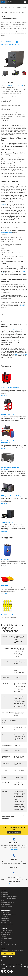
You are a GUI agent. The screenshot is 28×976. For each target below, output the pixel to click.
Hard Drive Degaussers (6, 894)
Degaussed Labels (7, 615)
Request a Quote (14, 877)
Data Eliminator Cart (8, 414)
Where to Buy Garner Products (7, 902)
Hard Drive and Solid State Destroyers (9, 896)
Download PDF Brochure (8, 42)
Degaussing (4, 204)
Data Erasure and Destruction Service (9, 914)
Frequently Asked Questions (7, 924)
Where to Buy (14, 843)
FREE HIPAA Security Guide (7, 932)
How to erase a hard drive (6, 938)
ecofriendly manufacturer (18, 329)
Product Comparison (5, 904)
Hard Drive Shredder (5, 934)
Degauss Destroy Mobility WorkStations (10, 468)
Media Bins (4, 585)
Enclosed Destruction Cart (10, 388)
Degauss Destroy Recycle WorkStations (10, 442)
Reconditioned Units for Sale (7, 906)
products (6, 7)
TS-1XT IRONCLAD (7, 522)
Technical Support (5, 912)
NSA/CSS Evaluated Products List (15, 85)
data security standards (6, 232)
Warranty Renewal (5, 918)
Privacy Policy (16, 966)
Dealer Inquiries (6, 960)
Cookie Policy (24, 966)
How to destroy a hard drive (7, 940)
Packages (3, 900)
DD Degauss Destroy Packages (11, 496)
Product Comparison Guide (14, 832)
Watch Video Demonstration (9, 44)
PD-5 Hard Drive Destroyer (20, 354)
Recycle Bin (5, 559)
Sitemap (3, 968)
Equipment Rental (5, 916)
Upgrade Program (5, 920)
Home (2, 7)
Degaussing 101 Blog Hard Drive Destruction (10, 944)
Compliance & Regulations (6, 930)
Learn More (4, 395)
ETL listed (22, 305)
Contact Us (5, 959)
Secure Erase (4, 942)
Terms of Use (9, 966)
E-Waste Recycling (5, 892)
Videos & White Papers (6, 922)
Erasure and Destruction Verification (8, 898)
